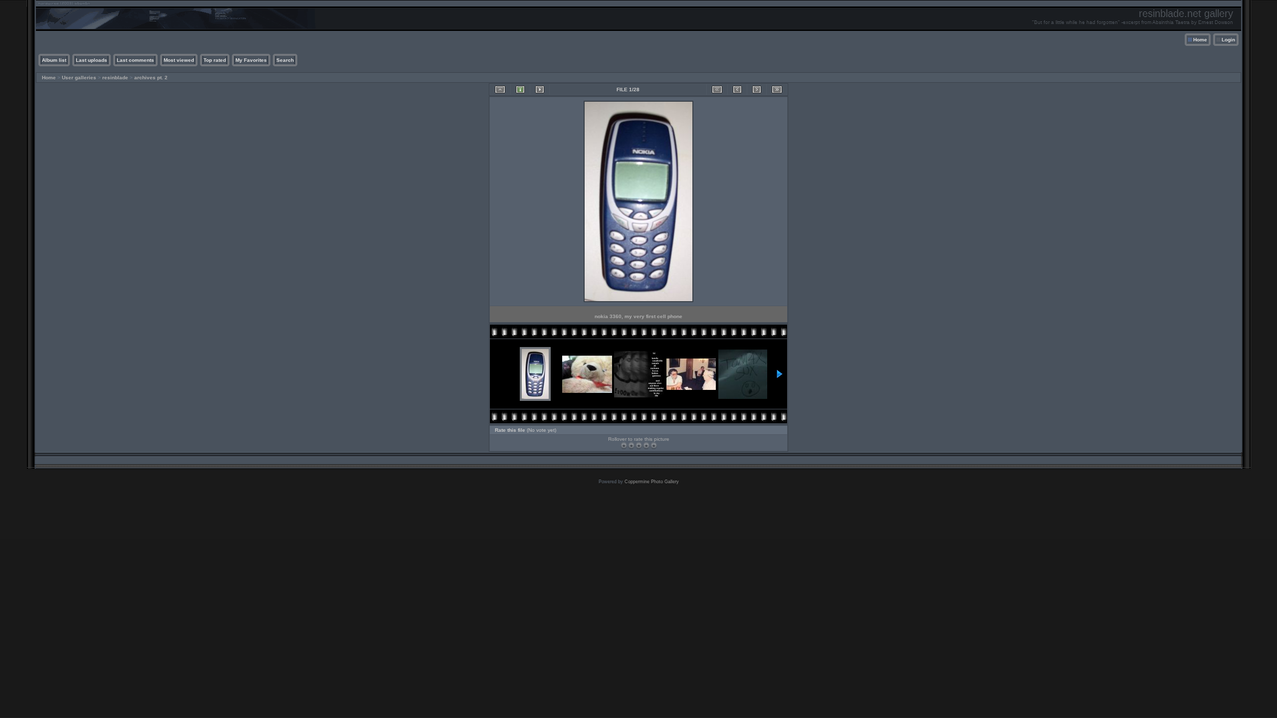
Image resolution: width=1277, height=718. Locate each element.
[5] (653, 445)
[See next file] (756, 89)
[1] (624, 445)
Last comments (135, 60)
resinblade (115, 77)
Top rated (215, 60)
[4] (646, 445)
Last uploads (91, 60)
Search (285, 60)
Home (1200, 39)
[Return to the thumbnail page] (500, 89)
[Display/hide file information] (520, 89)
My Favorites (251, 60)
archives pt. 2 (151, 77)
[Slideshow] (539, 89)
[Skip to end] (777, 89)
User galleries (79, 77)
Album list (54, 60)
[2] (631, 445)
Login (1228, 39)
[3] (638, 445)
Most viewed (179, 60)
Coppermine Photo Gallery (652, 481)
